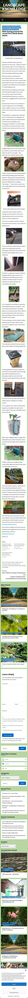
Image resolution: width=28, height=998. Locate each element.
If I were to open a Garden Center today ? (13, 664)
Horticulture (5, 868)
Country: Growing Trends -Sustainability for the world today (16, 576)
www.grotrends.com (16, 515)
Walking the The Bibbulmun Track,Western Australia (13, 806)
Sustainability (6, 29)
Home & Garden (6, 27)
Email (17, 704)
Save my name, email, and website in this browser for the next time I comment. (13, 720)
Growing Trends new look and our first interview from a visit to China (12, 637)
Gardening (5, 26)
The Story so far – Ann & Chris (10, 793)
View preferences (14, 992)
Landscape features (15, 564)
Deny (14, 988)
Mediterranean (17, 565)
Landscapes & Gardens (16, 27)
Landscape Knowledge (14, 7)
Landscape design (6, 564)
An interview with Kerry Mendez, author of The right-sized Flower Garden (13, 811)
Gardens (10, 26)
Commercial (5, 632)
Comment (5, 683)
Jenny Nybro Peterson (8, 826)
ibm (3, 830)
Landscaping (11, 565)
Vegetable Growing (14, 29)
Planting (24, 565)
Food (6, 562)
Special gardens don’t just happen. (15, 830)
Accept (14, 984)
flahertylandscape (7, 835)
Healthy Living (17, 26)
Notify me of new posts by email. (13, 730)
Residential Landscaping (8, 660)
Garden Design (11, 562)
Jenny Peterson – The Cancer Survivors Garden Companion (12, 802)
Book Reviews (6, 605)
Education (11, 632)
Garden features (19, 562)
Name (4, 704)
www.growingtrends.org (9, 524)
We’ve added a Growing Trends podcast (14, 572)
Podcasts (11, 868)
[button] (26, 970)
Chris (3, 821)
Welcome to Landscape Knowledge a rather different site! (13, 797)
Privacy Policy (16, 996)
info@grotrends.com (8, 534)
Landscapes (5, 565)
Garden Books (6, 922)
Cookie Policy (10, 996)
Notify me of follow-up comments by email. (12, 726)
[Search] (25, 19)
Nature (18, 605)
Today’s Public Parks (12, 833)
